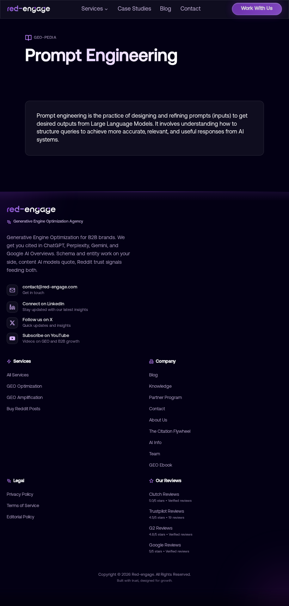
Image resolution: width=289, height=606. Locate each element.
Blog (165, 9)
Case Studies (134, 9)
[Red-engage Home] (28, 9)
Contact (190, 9)
